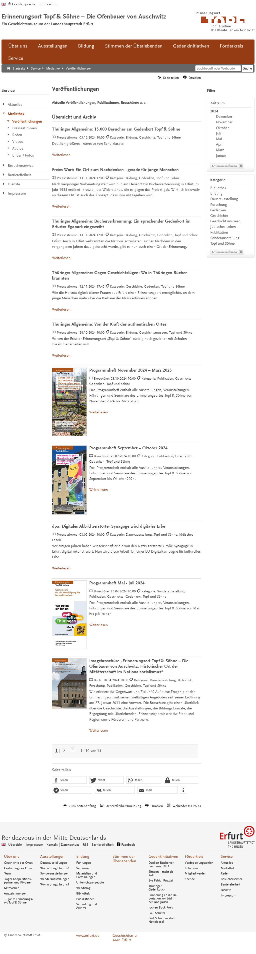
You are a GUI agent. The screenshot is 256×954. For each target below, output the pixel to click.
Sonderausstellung (225, 238)
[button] (69, 780)
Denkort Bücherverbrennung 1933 (161, 864)
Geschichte (219, 216)
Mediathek (228, 868)
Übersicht (15, 844)
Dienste (226, 890)
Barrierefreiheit (103, 844)
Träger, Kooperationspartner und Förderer (18, 880)
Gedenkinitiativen (191, 46)
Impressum (48, 4)
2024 (214, 111)
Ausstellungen (53, 46)
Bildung (86, 46)
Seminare (82, 868)
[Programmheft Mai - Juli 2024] (69, 614)
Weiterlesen (61, 155)
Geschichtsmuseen (225, 221)
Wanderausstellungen (54, 879)
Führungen (83, 862)
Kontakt (52, 844)
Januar (221, 156)
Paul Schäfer (156, 913)
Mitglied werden (195, 873)
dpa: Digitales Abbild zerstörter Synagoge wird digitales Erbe (108, 526)
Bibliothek (218, 188)
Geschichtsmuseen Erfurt (125, 937)
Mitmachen (11, 888)
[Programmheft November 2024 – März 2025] (69, 402)
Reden (225, 873)
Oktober (222, 128)
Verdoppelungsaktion (199, 862)
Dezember (224, 117)
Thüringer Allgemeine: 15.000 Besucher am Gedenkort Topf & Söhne (116, 129)
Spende (190, 879)
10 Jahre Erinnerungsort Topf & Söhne (18, 900)
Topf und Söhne (222, 243)
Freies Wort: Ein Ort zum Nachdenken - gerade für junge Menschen (115, 169)
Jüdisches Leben (223, 227)
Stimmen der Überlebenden (133, 46)
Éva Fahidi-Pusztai (160, 880)
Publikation (219, 232)
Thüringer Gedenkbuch (157, 887)
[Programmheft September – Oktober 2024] (69, 480)
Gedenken (218, 210)
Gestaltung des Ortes (18, 868)
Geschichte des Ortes (18, 862)
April (220, 144)
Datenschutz (70, 844)
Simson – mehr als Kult (161, 873)
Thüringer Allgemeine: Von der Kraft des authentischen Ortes (109, 324)
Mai (219, 139)
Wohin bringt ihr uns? (54, 868)
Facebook (128, 844)
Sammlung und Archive (86, 905)
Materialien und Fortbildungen (86, 875)
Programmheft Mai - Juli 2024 (116, 583)
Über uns (18, 46)
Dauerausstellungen (53, 862)
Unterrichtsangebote (90, 882)
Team (7, 873)
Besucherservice (231, 879)
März (220, 150)
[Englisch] (4, 4)
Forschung (218, 205)
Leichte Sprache (24, 4)
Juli (218, 133)
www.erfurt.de (88, 935)
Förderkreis (231, 46)
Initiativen (191, 868)
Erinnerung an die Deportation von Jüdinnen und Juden (163, 898)
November (224, 122)
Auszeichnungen (15, 893)
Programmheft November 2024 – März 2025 (130, 370)
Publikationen (85, 899)
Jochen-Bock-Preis (160, 907)
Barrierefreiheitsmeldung (122, 806)
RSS (85, 844)
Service (15, 58)
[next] (71, 750)
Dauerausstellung (224, 199)
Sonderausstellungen (54, 873)
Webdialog (83, 888)
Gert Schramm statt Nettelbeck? (161, 919)
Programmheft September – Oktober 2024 (128, 448)
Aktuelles (227, 862)
